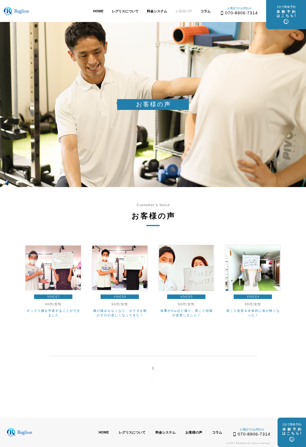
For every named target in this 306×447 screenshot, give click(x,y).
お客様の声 (183, 11)
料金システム (157, 11)
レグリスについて (125, 11)
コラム (205, 11)
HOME (98, 11)
